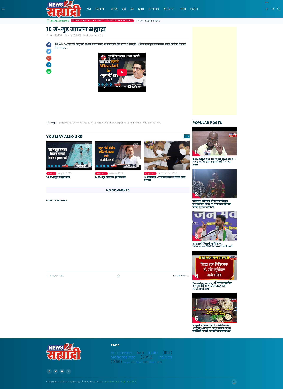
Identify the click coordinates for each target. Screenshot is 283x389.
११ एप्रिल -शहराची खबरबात (148, 20)
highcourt (102, 173)
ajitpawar (150, 173)
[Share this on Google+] (48, 58)
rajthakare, (136, 122)
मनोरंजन (169, 8)
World (152, 362)
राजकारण (153, 8)
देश (132, 8)
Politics (51, 173)
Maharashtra (123, 357)
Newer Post (56, 275)
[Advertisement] (214, 71)
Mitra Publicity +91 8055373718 (119, 381)
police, (123, 122)
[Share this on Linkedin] (48, 64)
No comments (94, 35)
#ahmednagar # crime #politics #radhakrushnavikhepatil (102, 20)
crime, (100, 122)
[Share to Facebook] (48, 44)
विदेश (141, 8)
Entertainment (122, 353)
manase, (111, 122)
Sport (139, 362)
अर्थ (124, 8)
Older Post (179, 275)
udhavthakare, (152, 122)
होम (89, 8)
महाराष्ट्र (99, 8)
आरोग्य (194, 8)
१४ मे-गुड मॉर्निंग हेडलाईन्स (110, 177)
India (153, 352)
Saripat (127, 362)
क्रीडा (183, 8)
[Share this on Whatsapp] (48, 71)
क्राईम (114, 8)
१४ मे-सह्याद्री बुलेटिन (58, 177)
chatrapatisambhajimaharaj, (77, 122)
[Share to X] (48, 51)
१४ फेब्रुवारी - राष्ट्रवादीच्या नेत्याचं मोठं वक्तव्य (164, 179)
